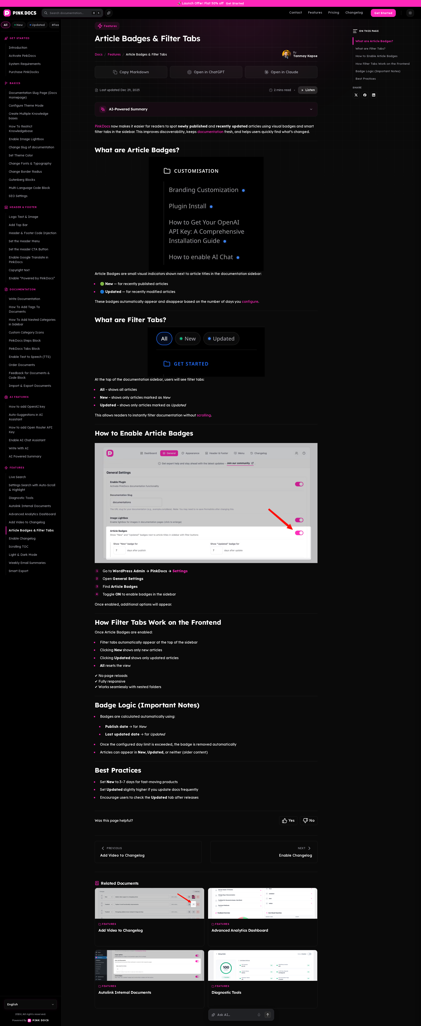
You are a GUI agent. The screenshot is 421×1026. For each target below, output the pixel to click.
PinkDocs (102, 126)
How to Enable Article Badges (376, 56)
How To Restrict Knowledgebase (21, 128)
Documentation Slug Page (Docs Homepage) (33, 95)
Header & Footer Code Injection (32, 233)
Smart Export (18, 571)
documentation (210, 131)
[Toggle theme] (410, 13)
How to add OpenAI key (27, 407)
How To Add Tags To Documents (24, 309)
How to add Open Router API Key (30, 429)
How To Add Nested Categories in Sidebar (32, 322)
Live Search (17, 477)
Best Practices (365, 78)
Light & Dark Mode (23, 555)
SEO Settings (18, 196)
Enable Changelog (22, 538)
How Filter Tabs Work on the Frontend (382, 63)
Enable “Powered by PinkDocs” (32, 278)
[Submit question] (268, 1015)
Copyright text (19, 270)
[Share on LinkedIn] (373, 95)
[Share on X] (356, 95)
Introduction (18, 48)
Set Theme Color (21, 155)
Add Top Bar (18, 225)
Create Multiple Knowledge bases (28, 116)
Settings (180, 571)
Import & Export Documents (30, 386)
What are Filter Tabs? (370, 48)
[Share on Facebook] (364, 95)
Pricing (333, 12)
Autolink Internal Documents (30, 506)
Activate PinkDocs (22, 56)
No (312, 820)
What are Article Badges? (374, 41)
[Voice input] (258, 1014)
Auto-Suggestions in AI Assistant (26, 417)
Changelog (354, 12)
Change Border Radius (25, 172)
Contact (295, 12)
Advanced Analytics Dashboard (32, 514)
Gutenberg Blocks (22, 180)
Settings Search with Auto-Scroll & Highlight (32, 487)
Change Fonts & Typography (30, 163)
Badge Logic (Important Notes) (377, 71)
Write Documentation (24, 299)
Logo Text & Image (23, 217)
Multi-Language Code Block (29, 188)
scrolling (204, 415)
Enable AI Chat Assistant (27, 440)
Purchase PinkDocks (24, 72)
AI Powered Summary (25, 456)
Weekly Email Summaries (27, 563)
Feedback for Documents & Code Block (29, 375)
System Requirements (25, 64)
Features (315, 12)
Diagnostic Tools (21, 498)
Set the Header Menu (24, 241)
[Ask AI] (109, 13)
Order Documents (22, 365)
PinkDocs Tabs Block (24, 349)
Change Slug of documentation (31, 147)
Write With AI (19, 448)
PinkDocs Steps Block (25, 341)
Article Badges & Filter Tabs (31, 530)
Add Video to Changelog (27, 522)
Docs (98, 54)
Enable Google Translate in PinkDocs (28, 259)
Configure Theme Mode (26, 106)
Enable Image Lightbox (26, 139)
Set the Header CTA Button (28, 249)
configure (250, 301)
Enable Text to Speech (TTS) (30, 357)
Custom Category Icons (26, 332)
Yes (291, 820)
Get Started (235, 3)
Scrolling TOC (18, 547)
